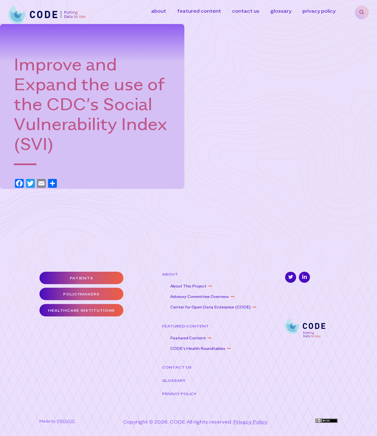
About (158, 11)
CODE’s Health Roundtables (197, 348)
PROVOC (66, 421)
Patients (81, 278)
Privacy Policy (319, 11)
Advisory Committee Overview (199, 296)
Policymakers (81, 294)
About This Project (188, 286)
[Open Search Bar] (362, 12)
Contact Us (245, 11)
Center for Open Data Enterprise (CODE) (210, 307)
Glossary (280, 11)
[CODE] (47, 14)
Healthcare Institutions (81, 310)
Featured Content (199, 11)
